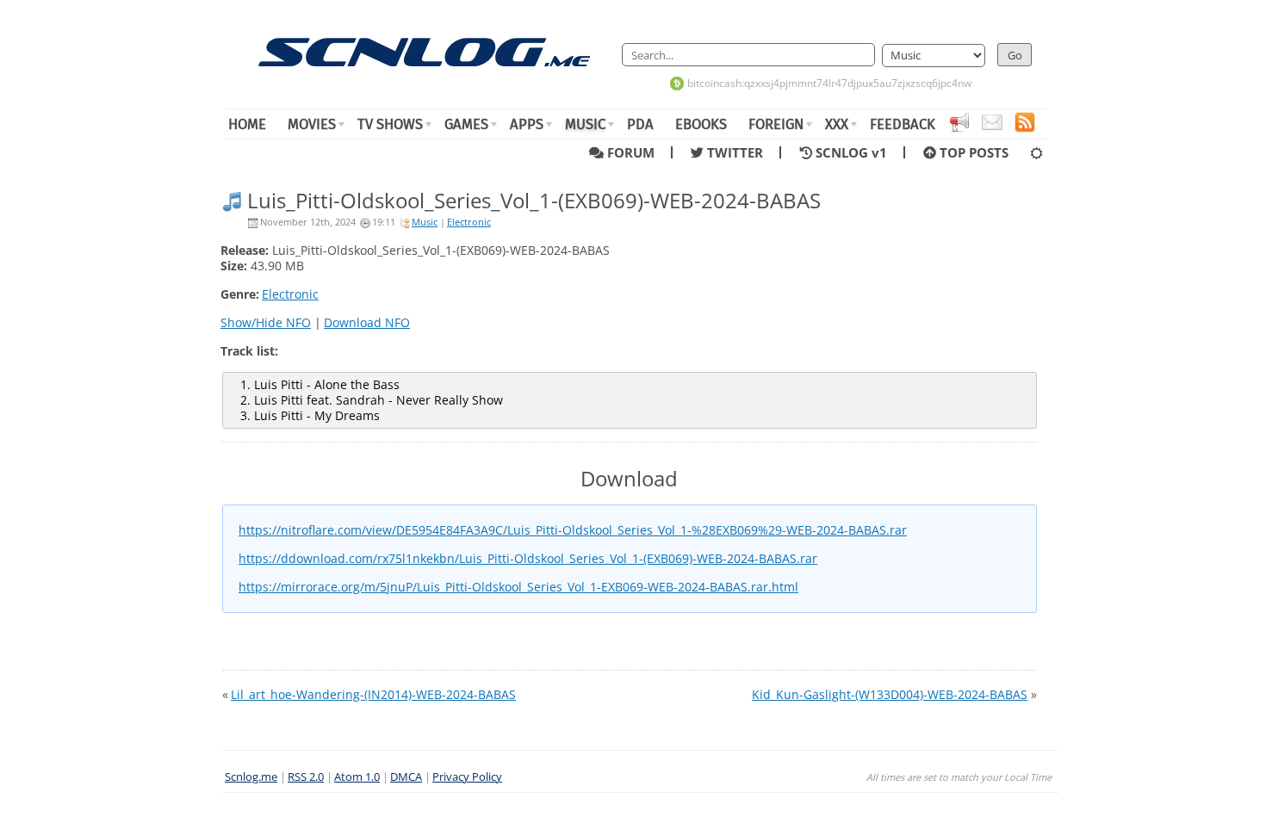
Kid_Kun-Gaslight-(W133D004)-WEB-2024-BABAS (889, 694)
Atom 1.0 (357, 777)
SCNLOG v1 (854, 152)
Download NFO (367, 322)
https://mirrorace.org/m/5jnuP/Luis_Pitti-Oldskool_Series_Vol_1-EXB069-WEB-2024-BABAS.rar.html (518, 587)
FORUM (634, 152)
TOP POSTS (972, 152)
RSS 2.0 (306, 777)
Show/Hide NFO (265, 322)
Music (425, 221)
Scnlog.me (251, 777)
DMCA (406, 777)
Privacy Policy (467, 777)
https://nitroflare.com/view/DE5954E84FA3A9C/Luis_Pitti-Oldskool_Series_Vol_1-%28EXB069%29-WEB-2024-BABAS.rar (573, 530)
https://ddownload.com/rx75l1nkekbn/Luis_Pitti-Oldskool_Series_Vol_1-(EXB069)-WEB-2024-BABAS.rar (528, 558)
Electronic (469, 221)
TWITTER (738, 152)
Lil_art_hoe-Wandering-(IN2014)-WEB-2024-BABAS (373, 694)
